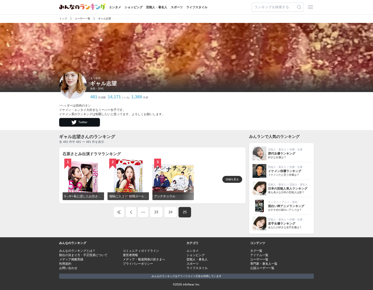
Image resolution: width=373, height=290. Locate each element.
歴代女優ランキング (281, 153)
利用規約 (65, 263)
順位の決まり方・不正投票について (83, 255)
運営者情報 (130, 255)
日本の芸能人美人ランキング (287, 188)
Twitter (82, 122)
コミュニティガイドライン (141, 250)
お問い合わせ (68, 268)
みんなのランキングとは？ (77, 250)
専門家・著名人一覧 (263, 263)
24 (170, 212)
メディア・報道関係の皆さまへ (144, 259)
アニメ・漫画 (289, 202)
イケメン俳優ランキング (284, 171)
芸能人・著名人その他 (302, 184)
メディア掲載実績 (71, 259)
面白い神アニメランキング (286, 206)
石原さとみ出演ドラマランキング (92, 154)
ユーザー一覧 (82, 18)
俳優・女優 (295, 149)
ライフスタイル (196, 7)
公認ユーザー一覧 (262, 268)
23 (156, 212)
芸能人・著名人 (156, 7)
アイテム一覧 (259, 255)
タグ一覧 (256, 250)
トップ (63, 18)
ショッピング (134, 7)
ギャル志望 (104, 18)
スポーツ (177, 7)
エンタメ (115, 7)
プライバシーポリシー (138, 263)
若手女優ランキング (281, 223)
